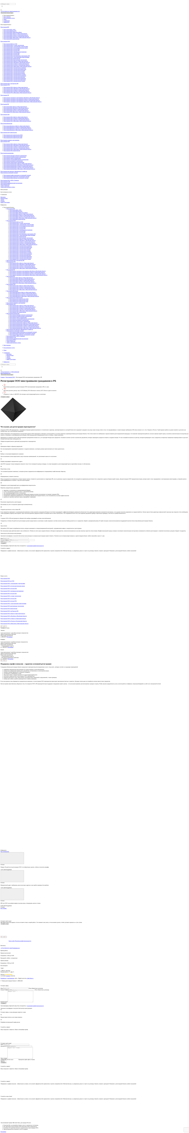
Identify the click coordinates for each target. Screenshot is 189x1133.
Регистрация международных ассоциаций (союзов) (16, 176)
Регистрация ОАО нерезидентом (12, 150)
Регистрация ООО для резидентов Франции (15, 78)
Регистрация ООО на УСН (10, 44)
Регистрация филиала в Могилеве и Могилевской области (18, 130)
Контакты (3, 197)
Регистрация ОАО (5, 141)
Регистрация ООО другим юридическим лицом (16, 47)
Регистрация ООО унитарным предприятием (15, 51)
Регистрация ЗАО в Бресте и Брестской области (16, 117)
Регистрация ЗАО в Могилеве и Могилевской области (17, 121)
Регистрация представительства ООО (13, 135)
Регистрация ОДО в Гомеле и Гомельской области (16, 90)
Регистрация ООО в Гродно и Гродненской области (17, 65)
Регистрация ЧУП (5, 184)
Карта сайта (12, 941)
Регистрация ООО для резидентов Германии (15, 75)
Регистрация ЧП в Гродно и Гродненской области (16, 110)
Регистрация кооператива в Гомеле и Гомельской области (18, 166)
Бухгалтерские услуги (9, 18)
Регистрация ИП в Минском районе (13, 32)
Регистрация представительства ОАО (13, 136)
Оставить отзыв (4, 923)
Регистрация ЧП (5, 104)
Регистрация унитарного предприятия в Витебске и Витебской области (22, 97)
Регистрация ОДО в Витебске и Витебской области (17, 88)
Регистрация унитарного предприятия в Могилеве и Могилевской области (22, 101)
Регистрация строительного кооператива (14, 162)
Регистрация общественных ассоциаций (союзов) (16, 178)
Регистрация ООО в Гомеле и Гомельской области (16, 63)
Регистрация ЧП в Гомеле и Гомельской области (16, 109)
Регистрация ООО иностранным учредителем (15, 59)
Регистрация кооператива (7, 153)
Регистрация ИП (5, 27)
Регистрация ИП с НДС (10, 29)
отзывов (8, 975)
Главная (3, 377)
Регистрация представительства (9, 132)
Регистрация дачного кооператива (12, 158)
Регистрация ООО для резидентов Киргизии (15, 69)
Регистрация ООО (5, 41)
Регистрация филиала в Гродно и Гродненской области (17, 128)
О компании (7, 20)
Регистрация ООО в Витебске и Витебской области (17, 62)
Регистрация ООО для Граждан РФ (9, 83)
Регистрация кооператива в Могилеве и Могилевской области (19, 169)
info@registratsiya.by (15, 11)
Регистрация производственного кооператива (15, 155)
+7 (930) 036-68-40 (14, 372)
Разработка (3, 978)
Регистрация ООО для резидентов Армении (15, 67)
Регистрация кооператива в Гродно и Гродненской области (18, 167)
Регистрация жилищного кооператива (13, 161)
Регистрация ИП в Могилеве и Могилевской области (17, 37)
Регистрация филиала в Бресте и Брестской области (17, 126)
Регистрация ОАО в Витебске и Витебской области (17, 145)
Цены (5, 19)
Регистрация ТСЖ (5, 181)
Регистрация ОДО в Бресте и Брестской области (16, 87)
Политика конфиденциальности (23, 941)
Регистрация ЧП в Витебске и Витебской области (16, 108)
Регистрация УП (5, 95)
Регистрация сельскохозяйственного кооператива (16, 159)
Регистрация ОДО (5, 84)
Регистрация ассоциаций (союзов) (9, 172)
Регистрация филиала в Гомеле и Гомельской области (17, 127)
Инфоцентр (6, 22)
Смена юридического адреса (8, 187)
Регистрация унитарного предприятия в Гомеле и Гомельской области (21, 99)
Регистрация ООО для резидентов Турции (14, 81)
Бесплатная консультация (7, 12)
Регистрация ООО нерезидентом (12, 58)
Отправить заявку (5, 396)
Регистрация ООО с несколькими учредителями (16, 46)
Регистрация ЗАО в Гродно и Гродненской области (16, 119)
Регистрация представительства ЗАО (13, 137)
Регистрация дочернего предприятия (10, 140)
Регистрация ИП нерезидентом (11, 39)
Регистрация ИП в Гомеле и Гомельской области (16, 35)
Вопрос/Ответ (4, 198)
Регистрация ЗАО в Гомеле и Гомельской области (16, 118)
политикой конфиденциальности (35, 545)
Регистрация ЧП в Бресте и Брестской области (15, 106)
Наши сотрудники (5, 202)
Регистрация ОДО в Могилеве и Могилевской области (17, 92)
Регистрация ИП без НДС (10, 31)
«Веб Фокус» (30, 978)
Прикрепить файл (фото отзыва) (26, 1059)
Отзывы (3, 201)
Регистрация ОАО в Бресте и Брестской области (16, 144)
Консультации (7, 16)
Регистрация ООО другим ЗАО (11, 54)
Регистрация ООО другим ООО (12, 49)
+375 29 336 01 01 (5, 11)
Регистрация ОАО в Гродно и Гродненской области (17, 148)
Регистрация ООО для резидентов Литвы (14, 71)
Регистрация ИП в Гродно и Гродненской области (16, 36)
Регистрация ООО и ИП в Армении (10, 180)
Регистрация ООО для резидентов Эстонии (15, 74)
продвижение (10, 978)
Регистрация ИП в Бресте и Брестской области (15, 33)
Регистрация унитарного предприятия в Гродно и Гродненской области (22, 100)
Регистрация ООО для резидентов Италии (14, 77)
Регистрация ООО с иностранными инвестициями (16, 57)
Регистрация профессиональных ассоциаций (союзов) (17, 175)
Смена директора (5, 185)
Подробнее (9, 637)
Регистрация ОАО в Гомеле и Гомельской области (16, 146)
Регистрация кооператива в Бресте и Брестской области (18, 163)
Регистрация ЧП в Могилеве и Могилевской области (17, 112)
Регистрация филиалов (6, 123)
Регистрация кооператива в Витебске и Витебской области (18, 165)
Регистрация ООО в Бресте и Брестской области (16, 61)
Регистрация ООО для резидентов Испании (15, 79)
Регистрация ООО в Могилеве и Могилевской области (17, 66)
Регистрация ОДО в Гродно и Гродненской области (17, 91)
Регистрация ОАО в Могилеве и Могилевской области (17, 149)
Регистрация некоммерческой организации (11, 183)
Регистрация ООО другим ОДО (12, 50)
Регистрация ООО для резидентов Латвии (14, 73)
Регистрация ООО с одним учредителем (14, 45)
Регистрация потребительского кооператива (15, 157)
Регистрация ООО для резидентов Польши (14, 70)
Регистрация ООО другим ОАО (12, 53)
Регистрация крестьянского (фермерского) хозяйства (14, 171)
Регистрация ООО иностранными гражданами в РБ (17, 55)
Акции (2, 199)
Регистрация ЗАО (5, 114)
